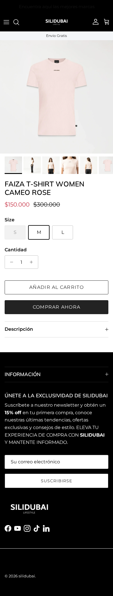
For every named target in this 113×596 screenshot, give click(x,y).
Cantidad (16, 249)
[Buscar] (19, 22)
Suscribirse (56, 480)
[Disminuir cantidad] (10, 262)
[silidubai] (56, 22)
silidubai (27, 576)
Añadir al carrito (56, 287)
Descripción (19, 329)
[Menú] (6, 22)
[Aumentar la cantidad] (33, 262)
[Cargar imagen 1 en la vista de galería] (56, 97)
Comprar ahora (57, 307)
